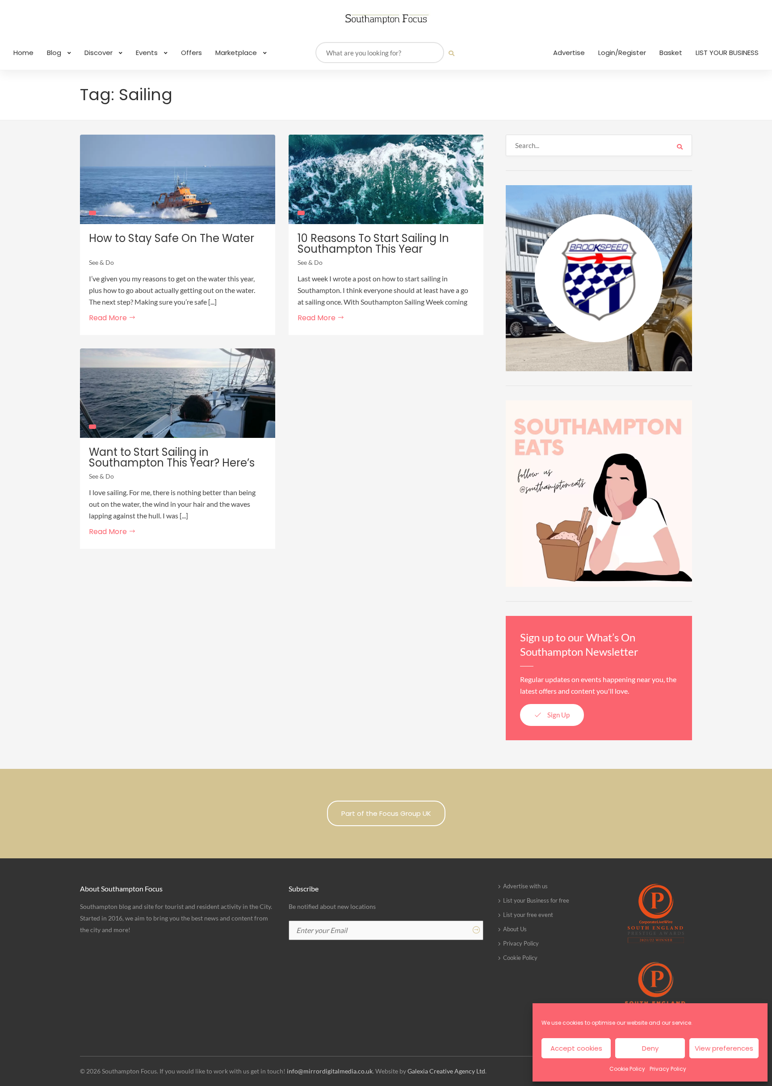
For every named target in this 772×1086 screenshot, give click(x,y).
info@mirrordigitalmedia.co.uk (330, 1071)
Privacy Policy (668, 1069)
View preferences (724, 1048)
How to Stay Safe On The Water (171, 238)
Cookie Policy (627, 1069)
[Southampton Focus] (386, 19)
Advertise (569, 52)
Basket (670, 52)
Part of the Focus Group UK (386, 813)
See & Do (101, 262)
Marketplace (237, 52)
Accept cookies (576, 1048)
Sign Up (558, 715)
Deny (650, 1048)
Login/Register (622, 52)
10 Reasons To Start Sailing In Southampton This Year (373, 244)
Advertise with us (525, 886)
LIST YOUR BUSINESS (727, 52)
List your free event (528, 914)
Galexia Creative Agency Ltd (446, 1071)
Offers (191, 52)
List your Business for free (536, 900)
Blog (55, 52)
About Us (515, 929)
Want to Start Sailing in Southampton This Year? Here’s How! (172, 463)
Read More (109, 318)
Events (147, 52)
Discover (99, 52)
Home (23, 52)
